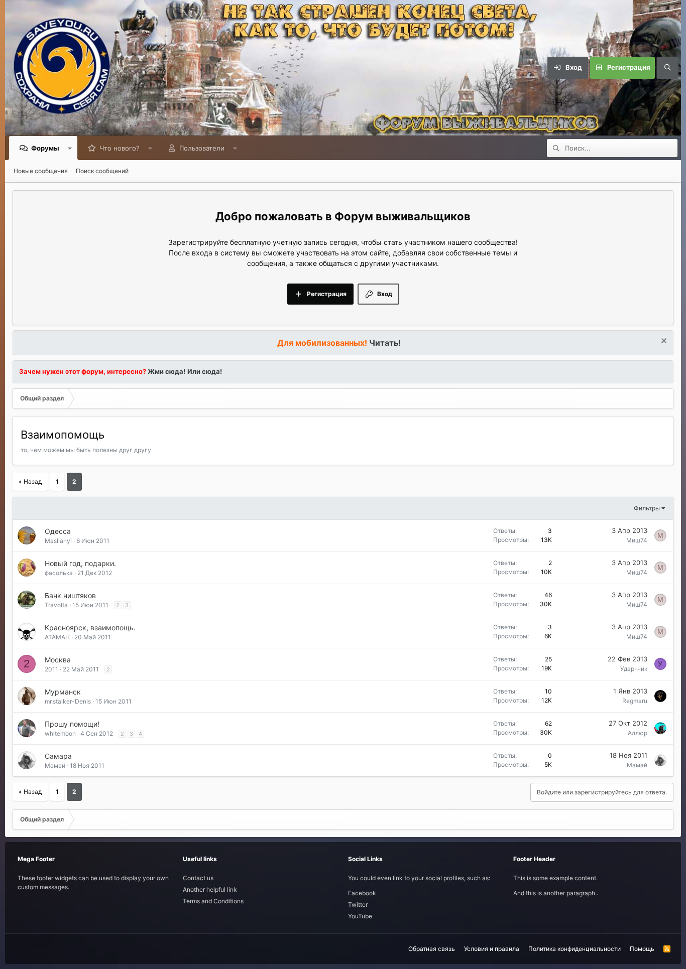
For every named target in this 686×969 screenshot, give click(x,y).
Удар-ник (633, 668)
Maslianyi (58, 540)
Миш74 (636, 540)
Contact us (198, 878)
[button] (70, 148)
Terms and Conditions (213, 901)
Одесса (58, 531)
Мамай (55, 765)
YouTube (360, 916)
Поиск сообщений (102, 171)
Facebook (362, 893)
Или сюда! (204, 371)
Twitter (358, 904)
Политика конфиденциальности (574, 948)
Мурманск (63, 691)
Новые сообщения (41, 171)
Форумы (45, 148)
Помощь (642, 948)
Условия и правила (491, 948)
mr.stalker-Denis (68, 701)
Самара (58, 756)
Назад (33, 481)
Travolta (56, 605)
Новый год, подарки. (80, 563)
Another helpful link (210, 889)
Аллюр (637, 733)
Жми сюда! (165, 371)
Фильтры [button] (647, 508)
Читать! (385, 343)
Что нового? (119, 148)
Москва (58, 659)
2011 (51, 669)
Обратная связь (431, 948)
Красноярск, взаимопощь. (90, 627)
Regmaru (634, 701)
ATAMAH (57, 637)
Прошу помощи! (72, 724)
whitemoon (60, 733)
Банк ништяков (70, 595)
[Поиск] (667, 68)
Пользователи (201, 148)
